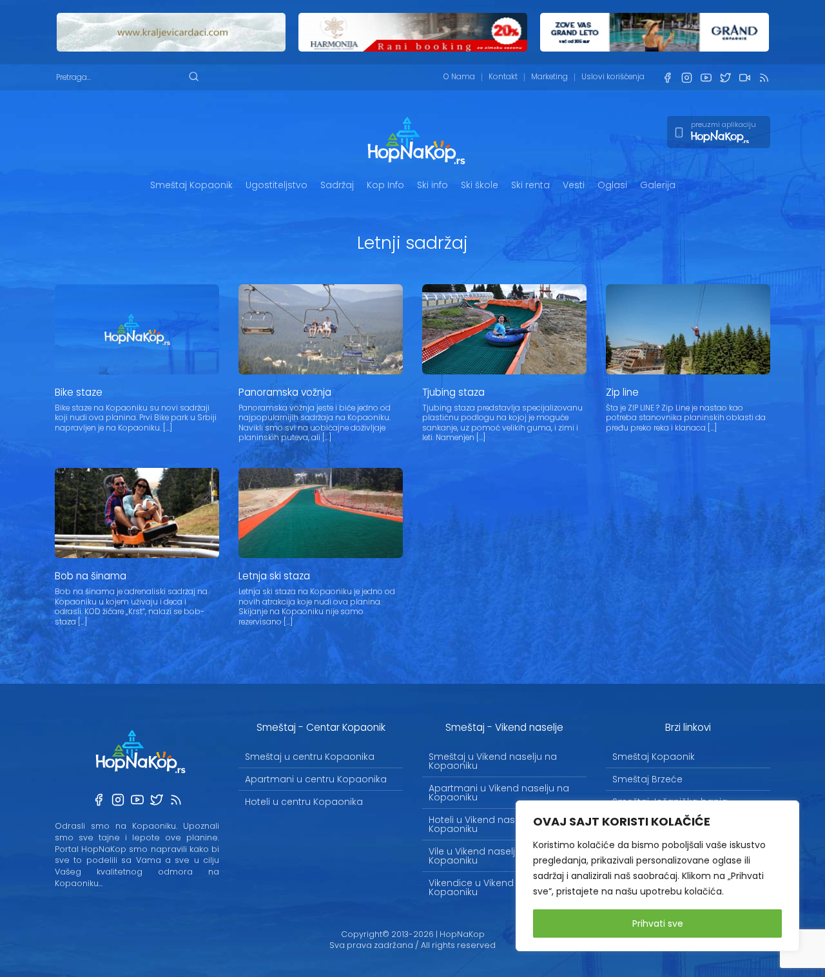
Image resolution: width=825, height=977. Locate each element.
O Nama (459, 77)
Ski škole (479, 185)
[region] (657, 875)
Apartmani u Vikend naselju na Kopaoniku (499, 793)
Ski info (432, 185)
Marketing (549, 77)
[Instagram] (686, 77)
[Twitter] (725, 77)
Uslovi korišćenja (613, 77)
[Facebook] (667, 77)
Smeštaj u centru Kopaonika (309, 756)
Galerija (657, 185)
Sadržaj (337, 185)
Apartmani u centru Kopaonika (316, 779)
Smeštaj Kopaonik (191, 185)
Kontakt (503, 77)
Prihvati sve (657, 923)
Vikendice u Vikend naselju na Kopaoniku (496, 887)
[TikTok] (744, 77)
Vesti (574, 185)
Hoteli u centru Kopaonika (304, 801)
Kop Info (385, 185)
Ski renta (530, 185)
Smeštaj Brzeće (647, 779)
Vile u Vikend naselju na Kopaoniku (482, 856)
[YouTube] (705, 77)
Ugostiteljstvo (276, 185)
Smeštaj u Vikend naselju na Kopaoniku (493, 761)
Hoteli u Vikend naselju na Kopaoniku (487, 824)
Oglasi (612, 185)
